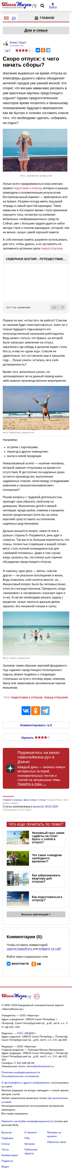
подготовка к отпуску (27, 697)
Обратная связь (56, 1141)
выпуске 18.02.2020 (45, 806)
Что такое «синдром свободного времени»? (47, 858)
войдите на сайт (50, 948)
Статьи (5, 1143)
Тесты (5, 1149)
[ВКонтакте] (38, 50)
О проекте (30, 1132)
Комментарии (9, 1155)
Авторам (29, 1143)
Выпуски (6, 1132)
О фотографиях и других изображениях (25, 1082)
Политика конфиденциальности (20, 1072)
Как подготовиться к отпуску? (47, 898)
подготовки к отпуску (27, 188)
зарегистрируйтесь (19, 948)
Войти (53, 7)
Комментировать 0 (36, 725)
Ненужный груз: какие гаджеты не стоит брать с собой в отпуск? (48, 837)
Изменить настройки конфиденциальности (27, 1121)
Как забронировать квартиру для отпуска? (46, 878)
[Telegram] (48, 50)
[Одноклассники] (43, 50)
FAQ (27, 1138)
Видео (5, 1166)
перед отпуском (51, 248)
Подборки (7, 1138)
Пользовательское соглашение (20, 1076)
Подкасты (7, 1160)
